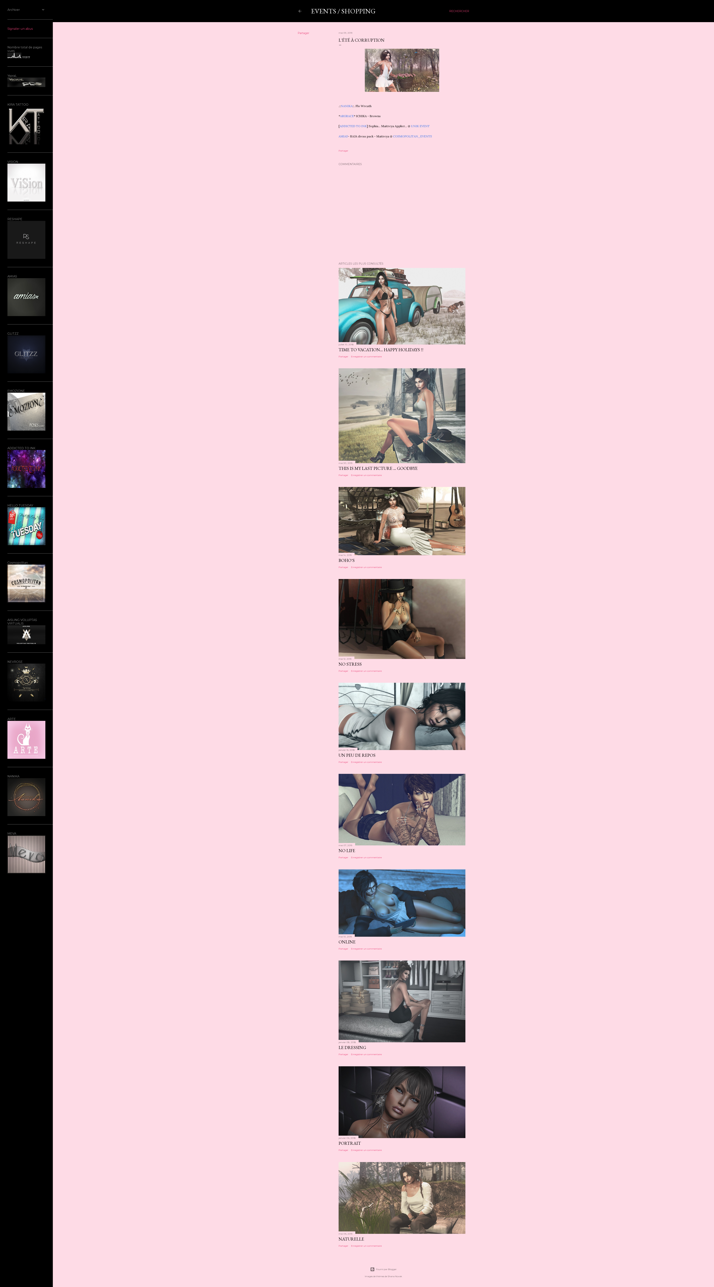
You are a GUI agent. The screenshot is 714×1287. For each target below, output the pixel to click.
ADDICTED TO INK (353, 126)
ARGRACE (347, 116)
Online (347, 942)
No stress (350, 664)
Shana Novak (395, 1276)
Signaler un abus (20, 28)
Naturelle (351, 1239)
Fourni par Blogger (386, 1269)
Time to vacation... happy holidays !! (381, 350)
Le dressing (352, 1047)
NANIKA (347, 106)
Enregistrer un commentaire (366, 356)
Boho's (347, 560)
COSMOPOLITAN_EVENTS (412, 136)
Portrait (350, 1143)
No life (347, 850)
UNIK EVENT (420, 126)
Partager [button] (303, 33)
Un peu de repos (357, 755)
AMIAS (343, 136)
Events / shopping (343, 11)
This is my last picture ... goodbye (378, 468)
